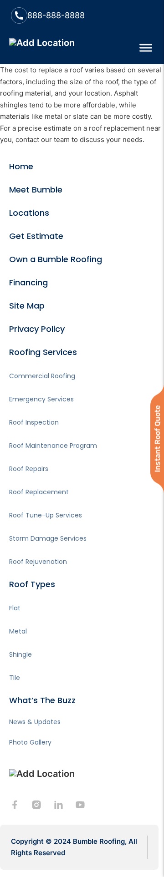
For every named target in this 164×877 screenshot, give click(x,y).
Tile (14, 677)
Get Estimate (36, 236)
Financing (28, 282)
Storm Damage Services (48, 538)
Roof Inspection (34, 422)
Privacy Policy (37, 329)
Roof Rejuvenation (38, 561)
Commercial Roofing (42, 375)
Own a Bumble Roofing (55, 259)
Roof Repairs (28, 468)
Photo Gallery (30, 742)
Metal (18, 631)
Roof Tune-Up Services (45, 515)
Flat (14, 608)
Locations (29, 212)
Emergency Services (41, 399)
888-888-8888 (56, 15)
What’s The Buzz (42, 700)
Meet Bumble (35, 189)
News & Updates (35, 721)
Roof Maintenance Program (53, 445)
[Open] (145, 47)
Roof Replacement (39, 492)
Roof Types (32, 584)
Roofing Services (43, 352)
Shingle (20, 654)
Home (21, 166)
